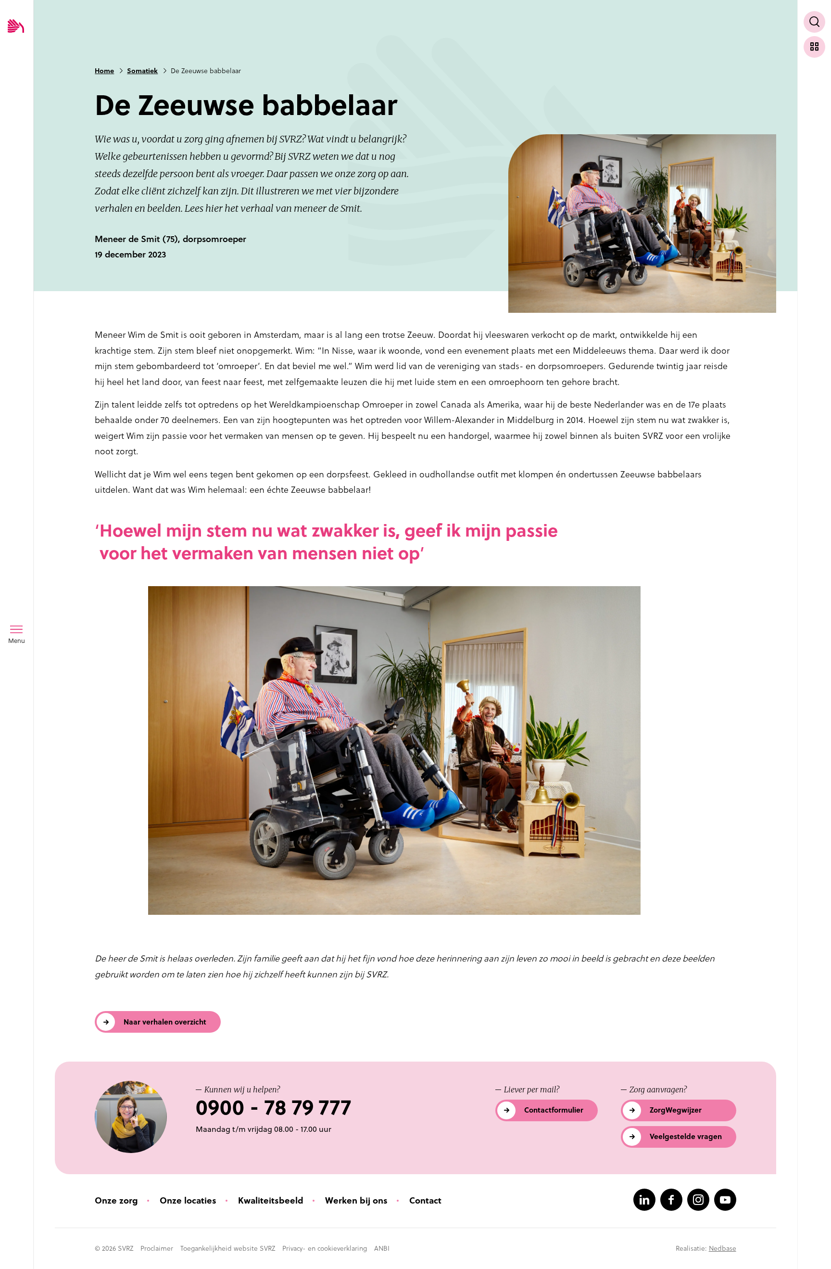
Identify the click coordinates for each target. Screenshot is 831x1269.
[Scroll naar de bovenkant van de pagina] (814, 1244)
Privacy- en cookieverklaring (324, 1248)
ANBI (382, 1248)
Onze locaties (188, 1200)
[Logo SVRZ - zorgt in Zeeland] (16, 26)
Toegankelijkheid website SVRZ (227, 1248)
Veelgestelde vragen (686, 1136)
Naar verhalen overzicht (165, 1022)
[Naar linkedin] (644, 1200)
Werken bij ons (356, 1200)
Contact (425, 1200)
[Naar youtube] (725, 1200)
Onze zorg (116, 1200)
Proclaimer (156, 1248)
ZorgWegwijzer (676, 1110)
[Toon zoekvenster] (814, 22)
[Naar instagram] (698, 1200)
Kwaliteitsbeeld (270, 1200)
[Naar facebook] (671, 1200)
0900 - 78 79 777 (273, 1107)
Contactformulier (553, 1110)
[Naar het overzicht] (814, 47)
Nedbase (722, 1248)
